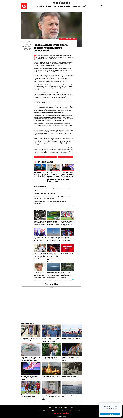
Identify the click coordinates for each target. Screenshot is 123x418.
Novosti (39, 6)
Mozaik (60, 6)
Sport (55, 6)
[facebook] (30, 49)
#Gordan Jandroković (39, 157)
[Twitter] (25, 49)
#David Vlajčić (69, 157)
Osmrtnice (81, 6)
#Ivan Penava (61, 157)
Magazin (67, 6)
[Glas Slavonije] (24, 8)
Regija (50, 6)
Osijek (45, 6)
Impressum (59, 410)
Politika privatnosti (46, 410)
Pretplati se (110, 414)
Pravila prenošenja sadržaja (67, 410)
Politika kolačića (53, 410)
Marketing (40, 410)
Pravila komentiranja (76, 410)
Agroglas (82, 410)
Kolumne (74, 6)
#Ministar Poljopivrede (51, 157)
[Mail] (27, 49)
